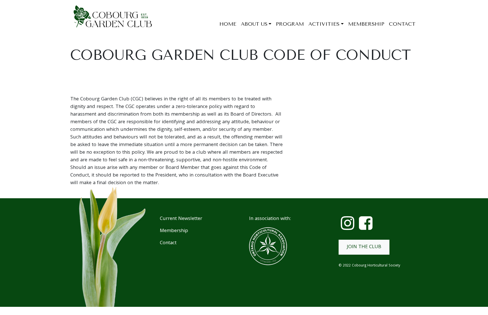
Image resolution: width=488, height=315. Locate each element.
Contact (168, 243)
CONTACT (402, 24)
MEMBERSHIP (366, 24)
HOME (227, 24)
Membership (174, 231)
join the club (364, 247)
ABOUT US (254, 24)
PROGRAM (290, 24)
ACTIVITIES (323, 24)
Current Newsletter (181, 219)
